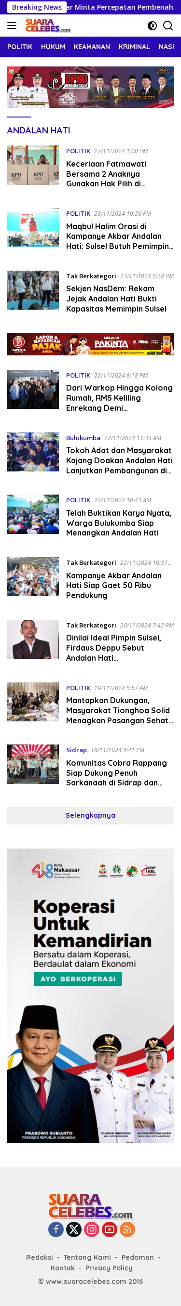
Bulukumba (83, 437)
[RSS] (127, 1230)
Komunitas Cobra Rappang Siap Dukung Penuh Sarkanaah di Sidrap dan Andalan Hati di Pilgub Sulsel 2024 (118, 783)
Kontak (63, 1268)
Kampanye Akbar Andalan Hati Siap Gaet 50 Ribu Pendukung (114, 586)
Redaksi (39, 1257)
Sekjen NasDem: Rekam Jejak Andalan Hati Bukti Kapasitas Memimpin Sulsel (116, 298)
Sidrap (76, 749)
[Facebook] (56, 1230)
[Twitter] (74, 1230)
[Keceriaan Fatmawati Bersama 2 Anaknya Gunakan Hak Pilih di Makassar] (33, 169)
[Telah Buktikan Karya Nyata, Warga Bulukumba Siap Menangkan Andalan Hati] (33, 519)
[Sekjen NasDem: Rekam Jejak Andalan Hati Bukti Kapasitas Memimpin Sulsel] (33, 295)
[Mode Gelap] (152, 26)
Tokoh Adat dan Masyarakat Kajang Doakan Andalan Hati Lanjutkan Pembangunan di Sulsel (119, 465)
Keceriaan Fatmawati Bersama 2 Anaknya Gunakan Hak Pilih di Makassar (106, 178)
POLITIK (78, 150)
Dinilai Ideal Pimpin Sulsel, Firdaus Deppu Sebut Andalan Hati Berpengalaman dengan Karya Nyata (113, 657)
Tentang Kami (87, 1257)
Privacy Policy (109, 1268)
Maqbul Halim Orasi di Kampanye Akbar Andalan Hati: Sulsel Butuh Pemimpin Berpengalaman (117, 241)
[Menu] (13, 25)
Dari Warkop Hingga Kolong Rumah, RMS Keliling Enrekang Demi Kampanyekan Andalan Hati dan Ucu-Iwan (119, 407)
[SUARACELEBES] (47, 25)
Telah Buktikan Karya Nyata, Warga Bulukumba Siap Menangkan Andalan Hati (118, 523)
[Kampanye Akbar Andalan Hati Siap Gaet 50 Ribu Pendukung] (33, 581)
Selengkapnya (90, 815)
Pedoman (138, 1257)
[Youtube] (109, 1230)
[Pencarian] (168, 26)
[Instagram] (91, 1230)
